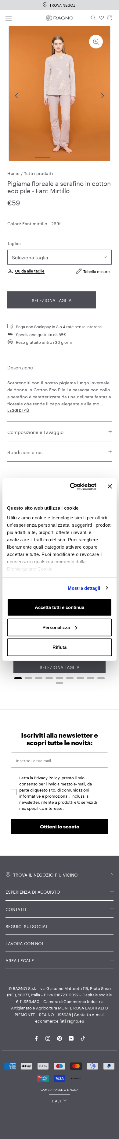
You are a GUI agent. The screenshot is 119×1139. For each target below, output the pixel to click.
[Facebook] (36, 1037)
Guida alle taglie (30, 270)
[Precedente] (16, 95)
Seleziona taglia (52, 300)
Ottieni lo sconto (59, 826)
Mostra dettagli (84, 587)
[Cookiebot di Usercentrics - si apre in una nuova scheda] (72, 486)
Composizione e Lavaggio (35, 431)
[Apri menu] (8, 18)
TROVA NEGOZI (62, 5)
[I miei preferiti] (101, 18)
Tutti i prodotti (38, 173)
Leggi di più (18, 410)
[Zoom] (96, 41)
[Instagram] (47, 1037)
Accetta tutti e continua (59, 607)
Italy (56, 1100)
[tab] (18, 678)
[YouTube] (71, 1037)
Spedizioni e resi (25, 451)
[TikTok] (82, 1037)
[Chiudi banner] (110, 486)
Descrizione (20, 367)
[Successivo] (102, 95)
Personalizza (56, 627)
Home (13, 173)
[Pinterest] (59, 1037)
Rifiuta (59, 647)
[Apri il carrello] (110, 18)
